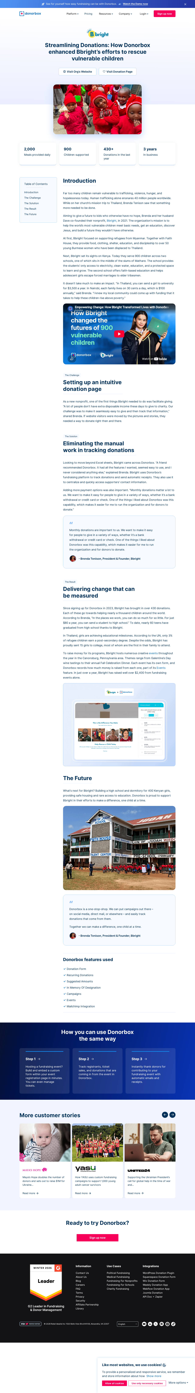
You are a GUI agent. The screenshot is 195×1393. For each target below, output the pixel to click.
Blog (78, 1280)
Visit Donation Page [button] (119, 71)
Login (143, 13)
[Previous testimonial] (172, 1115)
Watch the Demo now (135, 3)
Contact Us (82, 1272)
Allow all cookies (114, 1383)
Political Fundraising (118, 1272)
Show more (153, 1376)
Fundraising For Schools (120, 1284)
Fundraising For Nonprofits (122, 1280)
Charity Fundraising (118, 1288)
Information (83, 1266)
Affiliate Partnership (87, 1304)
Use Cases (114, 1266)
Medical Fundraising (118, 1276)
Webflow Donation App (156, 1288)
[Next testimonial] (165, 1115)
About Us (81, 1276)
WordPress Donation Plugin (158, 1272)
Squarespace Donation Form (159, 1276)
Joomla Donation (153, 1292)
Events (161, 667)
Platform (71, 13)
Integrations (151, 1266)
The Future (30, 214)
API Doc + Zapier (153, 1296)
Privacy (80, 1296)
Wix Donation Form (154, 1280)
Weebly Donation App (155, 1284)
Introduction (31, 192)
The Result (30, 208)
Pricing (88, 13)
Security (80, 1300)
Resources (105, 13)
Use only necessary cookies (147, 1383)
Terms (79, 1292)
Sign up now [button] (164, 13)
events (153, 653)
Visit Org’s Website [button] (79, 71)
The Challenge (32, 197)
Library (80, 1308)
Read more (29, 1193)
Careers (80, 1284)
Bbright (111, 220)
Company (124, 13)
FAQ (78, 1288)
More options (177, 1382)
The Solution (31, 203)
